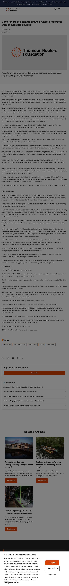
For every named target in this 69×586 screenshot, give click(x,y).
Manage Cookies (52, 568)
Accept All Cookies (52, 562)
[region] (34, 568)
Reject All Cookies (52, 574)
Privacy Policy (14, 582)
